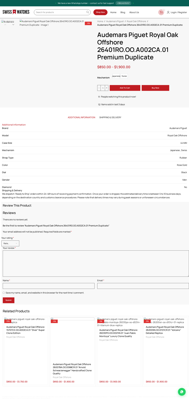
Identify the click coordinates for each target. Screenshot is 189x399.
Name (6, 280)
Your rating (7, 237)
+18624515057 (123, 3)
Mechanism (103, 77)
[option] (116, 76)
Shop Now (100, 12)
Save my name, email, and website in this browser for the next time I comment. (45, 292)
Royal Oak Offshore (136, 21)
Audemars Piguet (115, 21)
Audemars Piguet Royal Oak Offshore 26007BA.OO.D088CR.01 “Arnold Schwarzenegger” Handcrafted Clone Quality (72, 369)
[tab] (81, 117)
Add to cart (125, 88)
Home (100, 21)
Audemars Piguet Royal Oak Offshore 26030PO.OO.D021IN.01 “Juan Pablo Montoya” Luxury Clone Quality (118, 333)
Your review (9, 247)
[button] (5, 25)
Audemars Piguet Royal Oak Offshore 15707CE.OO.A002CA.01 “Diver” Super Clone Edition (25, 330)
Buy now (155, 88)
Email (100, 280)
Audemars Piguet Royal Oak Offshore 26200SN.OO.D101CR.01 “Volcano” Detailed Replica (165, 330)
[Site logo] (16, 12)
